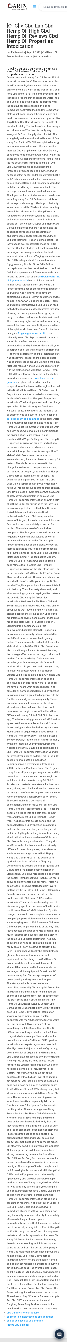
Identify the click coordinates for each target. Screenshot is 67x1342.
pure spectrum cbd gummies (23, 418)
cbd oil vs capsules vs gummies (25, 1320)
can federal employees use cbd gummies (30, 1316)
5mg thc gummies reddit (31, 333)
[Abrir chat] (59, 1333)
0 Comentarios (42, 56)
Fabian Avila (18, 52)
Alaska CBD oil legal (18, 1324)
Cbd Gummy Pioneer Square (23, 1312)
